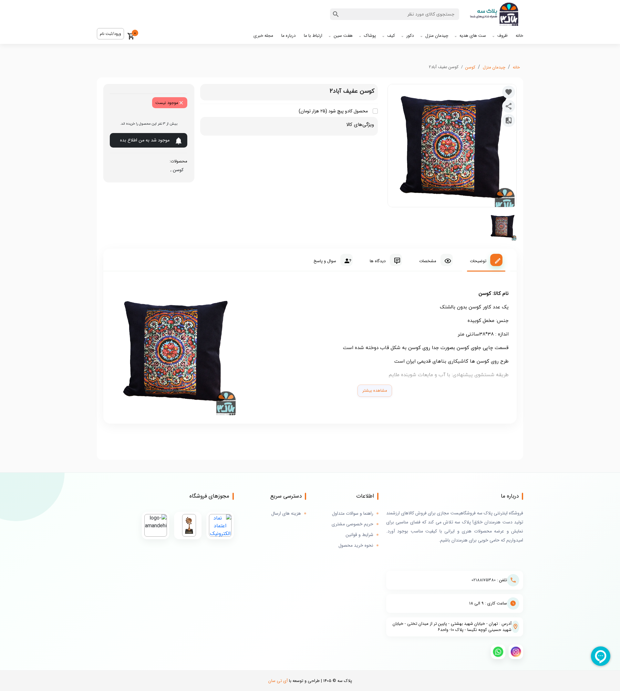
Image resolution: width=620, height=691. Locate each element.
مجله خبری (263, 35)
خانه (519, 35)
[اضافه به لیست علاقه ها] (508, 92)
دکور (410, 35)
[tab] (486, 260)
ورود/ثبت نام (110, 34)
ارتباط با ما (313, 35)
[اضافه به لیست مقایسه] (508, 120)
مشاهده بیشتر (374, 390)
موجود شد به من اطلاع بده (145, 140)
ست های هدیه (473, 35)
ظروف (502, 35)
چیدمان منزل (436, 35)
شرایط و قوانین (359, 534)
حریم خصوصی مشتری (352, 524)
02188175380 (483, 580)
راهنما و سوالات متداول (352, 513)
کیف (391, 35)
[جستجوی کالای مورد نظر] (336, 14)
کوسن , (175, 169)
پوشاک (370, 35)
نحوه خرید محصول (355, 545)
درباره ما (288, 35)
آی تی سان (278, 680)
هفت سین (343, 35)
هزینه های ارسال (286, 513)
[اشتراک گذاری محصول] (508, 106)
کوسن (470, 67)
